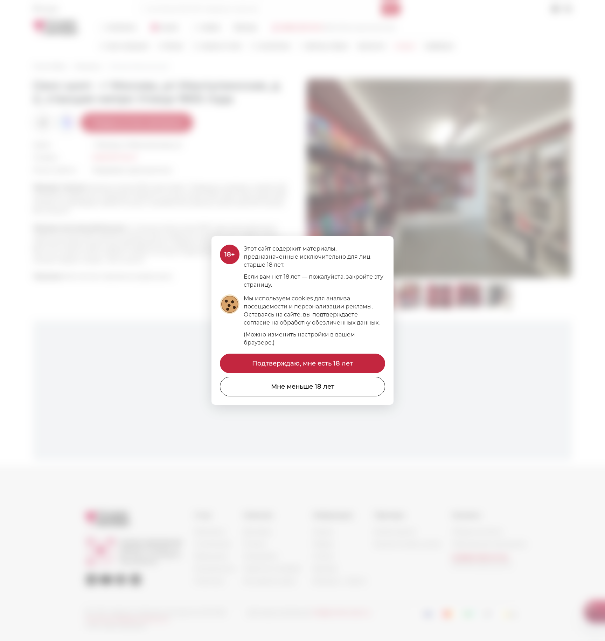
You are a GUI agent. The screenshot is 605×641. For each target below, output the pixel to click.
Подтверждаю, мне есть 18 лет (302, 363)
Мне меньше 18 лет (302, 386)
